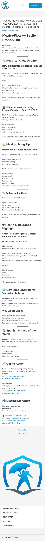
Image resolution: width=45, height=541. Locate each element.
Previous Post (22, 430)
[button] (22, 5)
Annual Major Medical (12, 508)
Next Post (22, 434)
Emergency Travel (10, 513)
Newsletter (7, 30)
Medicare (7, 521)
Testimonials (8, 526)
